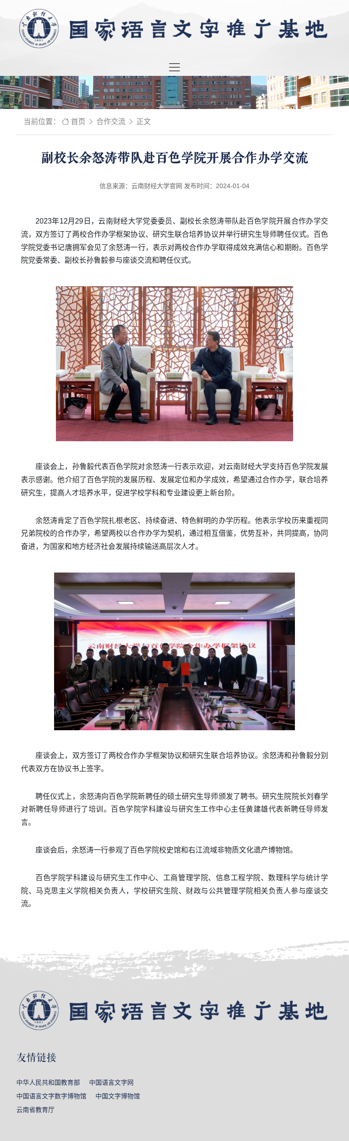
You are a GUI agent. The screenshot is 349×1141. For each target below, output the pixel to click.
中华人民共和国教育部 (48, 1082)
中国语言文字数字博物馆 (51, 1096)
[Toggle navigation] (174, 67)
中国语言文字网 (111, 1082)
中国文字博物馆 (117, 1096)
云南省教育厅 (35, 1109)
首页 (78, 121)
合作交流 (110, 121)
